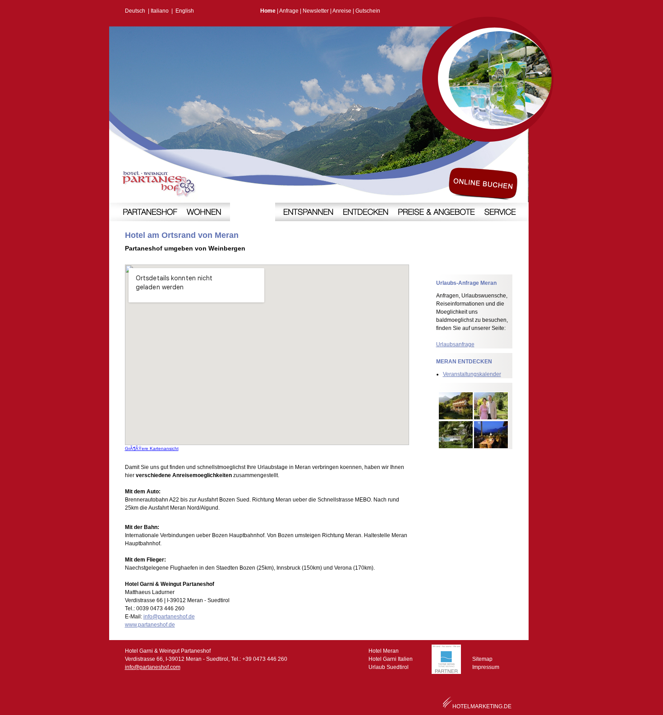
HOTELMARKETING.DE (481, 706)
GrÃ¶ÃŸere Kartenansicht (152, 448)
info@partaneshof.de (169, 616)
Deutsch (135, 11)
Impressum (485, 667)
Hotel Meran (383, 651)
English (184, 11)
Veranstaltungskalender (472, 374)
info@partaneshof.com (152, 667)
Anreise (341, 11)
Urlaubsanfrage (455, 344)
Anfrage (289, 11)
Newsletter (316, 11)
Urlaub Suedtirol (388, 667)
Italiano (160, 11)
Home (268, 11)
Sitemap (482, 659)
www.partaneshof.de (150, 625)
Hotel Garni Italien (390, 659)
